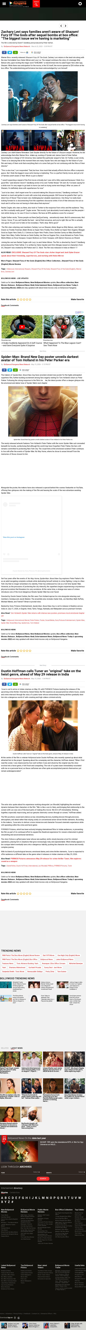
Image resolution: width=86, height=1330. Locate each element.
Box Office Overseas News (8, 1281)
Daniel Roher (11, 866)
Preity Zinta (50, 972)
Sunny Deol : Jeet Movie (53, 967)
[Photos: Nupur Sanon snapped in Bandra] (71, 140)
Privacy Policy (17, 1313)
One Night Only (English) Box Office (63, 1213)
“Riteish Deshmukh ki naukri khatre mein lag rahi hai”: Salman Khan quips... (31, 1096)
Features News (7, 963)
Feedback (27, 1313)
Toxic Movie (4, 1215)
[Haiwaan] (15, 140)
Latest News (17, 1048)
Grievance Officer (46, 1313)
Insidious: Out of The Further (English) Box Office (63, 1226)
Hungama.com (79, 1274)
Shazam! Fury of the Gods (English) (63, 269)
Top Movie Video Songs (45, 1271)
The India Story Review (27, 1237)
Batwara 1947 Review (27, 1218)
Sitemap (77, 1280)
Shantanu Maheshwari (17, 967)
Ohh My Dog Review (26, 1226)
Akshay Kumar (79, 1213)
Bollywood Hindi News (7, 1289)
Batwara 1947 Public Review (43, 1215)
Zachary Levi (9, 272)
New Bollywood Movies (40, 282)
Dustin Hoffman (22, 866)
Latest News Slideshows (8, 1283)
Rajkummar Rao (79, 1235)
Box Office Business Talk (8, 1279)
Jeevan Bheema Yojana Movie (8, 1225)
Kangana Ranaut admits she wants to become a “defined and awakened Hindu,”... (9, 1125)
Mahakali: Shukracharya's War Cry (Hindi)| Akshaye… (62, 1271)
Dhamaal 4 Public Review (45, 1222)
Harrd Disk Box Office (61, 1218)
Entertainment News (43, 285)
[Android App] (15, 1317)
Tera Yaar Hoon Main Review (27, 1234)
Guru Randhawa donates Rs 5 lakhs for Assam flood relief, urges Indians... (74, 1096)
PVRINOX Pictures (60, 866)
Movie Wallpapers (26, 1281)
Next (82, 140)
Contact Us (35, 1313)
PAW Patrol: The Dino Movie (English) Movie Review (21, 955)
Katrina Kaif (78, 1215)
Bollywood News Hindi (25, 285)
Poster (42, 620)
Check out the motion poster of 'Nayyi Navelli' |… (63, 1288)
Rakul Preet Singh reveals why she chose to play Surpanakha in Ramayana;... (9, 1070)
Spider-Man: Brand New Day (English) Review (28, 1230)
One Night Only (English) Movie (69, 955)
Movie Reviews (5, 1287)
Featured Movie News (7, 1273)
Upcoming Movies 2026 (11, 288)
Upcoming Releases (7, 1285)
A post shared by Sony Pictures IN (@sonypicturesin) (31, 571)
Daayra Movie (5, 1236)
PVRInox (51, 866)
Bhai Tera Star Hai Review (28, 1228)
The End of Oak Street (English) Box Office (61, 1234)
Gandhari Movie (5, 1217)
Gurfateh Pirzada (35, 967)
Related (5, 1048)
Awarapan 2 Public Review (43, 1219)
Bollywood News (23, 282)
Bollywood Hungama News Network (17, 46)
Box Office (64, 1210)
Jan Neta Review (25, 1239)
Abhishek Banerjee (76, 963)
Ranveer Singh (79, 1217)
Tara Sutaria (61, 972)
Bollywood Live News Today (65, 285)
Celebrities (15, 1192)
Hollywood (10, 269)
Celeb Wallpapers (26, 1275)
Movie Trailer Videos (44, 1275)
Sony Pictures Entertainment (65, 620)
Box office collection (65, 282)
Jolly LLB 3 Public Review (45, 1243)
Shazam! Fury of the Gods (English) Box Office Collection (36, 261)
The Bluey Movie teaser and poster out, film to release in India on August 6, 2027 (19, 999)
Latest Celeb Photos (27, 1273)
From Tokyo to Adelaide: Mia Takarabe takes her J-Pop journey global (47, 998)
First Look (23, 1279)
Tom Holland (34, 623)
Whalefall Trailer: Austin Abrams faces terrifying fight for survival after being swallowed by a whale (19, 987)
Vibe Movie (4, 1230)
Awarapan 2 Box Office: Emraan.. (54, 963)
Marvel (27, 620)
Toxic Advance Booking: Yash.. (28, 963)
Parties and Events (26, 1271)
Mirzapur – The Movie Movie (9, 1222)
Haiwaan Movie (5, 1228)
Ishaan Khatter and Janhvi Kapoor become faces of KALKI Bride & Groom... (52, 1069)
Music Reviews (79, 1285)
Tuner (70, 866)
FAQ (55, 1313)
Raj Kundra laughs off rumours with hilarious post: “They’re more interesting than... (30, 1125)
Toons (22, 1283)
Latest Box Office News (7, 1275)
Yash (4, 967)
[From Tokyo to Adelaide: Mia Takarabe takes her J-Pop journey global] (34, 1001)
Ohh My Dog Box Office (62, 1237)
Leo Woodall (42, 866)
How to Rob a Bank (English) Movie (9, 1219)
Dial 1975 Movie (48, 955)
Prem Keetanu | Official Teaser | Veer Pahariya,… (62, 1275)
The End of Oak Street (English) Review (27, 1221)
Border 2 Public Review (45, 1238)
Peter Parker (34, 620)
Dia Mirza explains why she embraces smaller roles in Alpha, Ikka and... (10, 1096)
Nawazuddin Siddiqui (34, 972)
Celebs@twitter (79, 1272)
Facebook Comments (10, 305)
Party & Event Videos (44, 1277)
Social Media (49, 620)
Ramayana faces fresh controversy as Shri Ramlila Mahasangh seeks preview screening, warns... (52, 1098)
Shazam (28, 269)
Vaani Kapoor (79, 1223)
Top (79, 1210)
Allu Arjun (78, 1221)
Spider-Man (80, 620)
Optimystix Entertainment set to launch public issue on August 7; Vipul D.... (31, 1069)
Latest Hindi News (80, 1268)
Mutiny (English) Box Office (63, 1220)
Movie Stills (24, 1277)
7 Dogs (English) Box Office (63, 1216)
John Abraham (79, 1229)
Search (43, 1179)
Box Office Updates (6, 1277)
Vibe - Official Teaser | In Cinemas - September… (62, 1281)
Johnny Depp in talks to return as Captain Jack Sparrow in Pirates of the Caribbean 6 (76, 986)
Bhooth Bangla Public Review (44, 1228)
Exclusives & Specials (44, 1279)
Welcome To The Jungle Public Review (45, 1224)
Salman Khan (79, 1227)
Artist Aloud (78, 1276)
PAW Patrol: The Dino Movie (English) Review (27, 1215)
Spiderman (25, 623)
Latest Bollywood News (64, 959)
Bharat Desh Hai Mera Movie (9, 1232)
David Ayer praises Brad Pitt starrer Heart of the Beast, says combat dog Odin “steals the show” (75, 1000)
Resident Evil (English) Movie (9, 1234)
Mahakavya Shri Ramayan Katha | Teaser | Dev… (62, 1285)
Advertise (9, 1313)
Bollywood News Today (63, 636)
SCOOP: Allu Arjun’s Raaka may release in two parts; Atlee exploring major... (74, 1069)
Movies (4, 1192)
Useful (80, 1265)
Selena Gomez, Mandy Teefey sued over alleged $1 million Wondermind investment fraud (47, 986)
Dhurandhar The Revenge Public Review (45, 1231)
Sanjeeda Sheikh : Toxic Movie (13, 972)
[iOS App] (18, 1317)
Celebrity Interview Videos (45, 1273)
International (19, 269)
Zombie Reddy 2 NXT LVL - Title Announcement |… (63, 1278)
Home (2, 1313)
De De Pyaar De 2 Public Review (45, 1240)
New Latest (42, 1266)
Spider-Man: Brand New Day (11, 623)
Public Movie (43, 1211)
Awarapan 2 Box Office (61, 1229)
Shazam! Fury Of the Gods (40, 269)
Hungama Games (80, 1278)
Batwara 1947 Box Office (62, 1231)
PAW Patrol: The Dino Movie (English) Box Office (19, 959)
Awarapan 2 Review (26, 1224)
